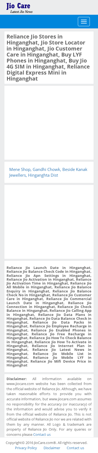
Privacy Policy (26, 447)
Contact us (42, 434)
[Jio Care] (38, 6)
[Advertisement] (47, 122)
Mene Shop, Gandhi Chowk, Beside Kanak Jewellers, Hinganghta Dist (48, 172)
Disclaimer (52, 447)
